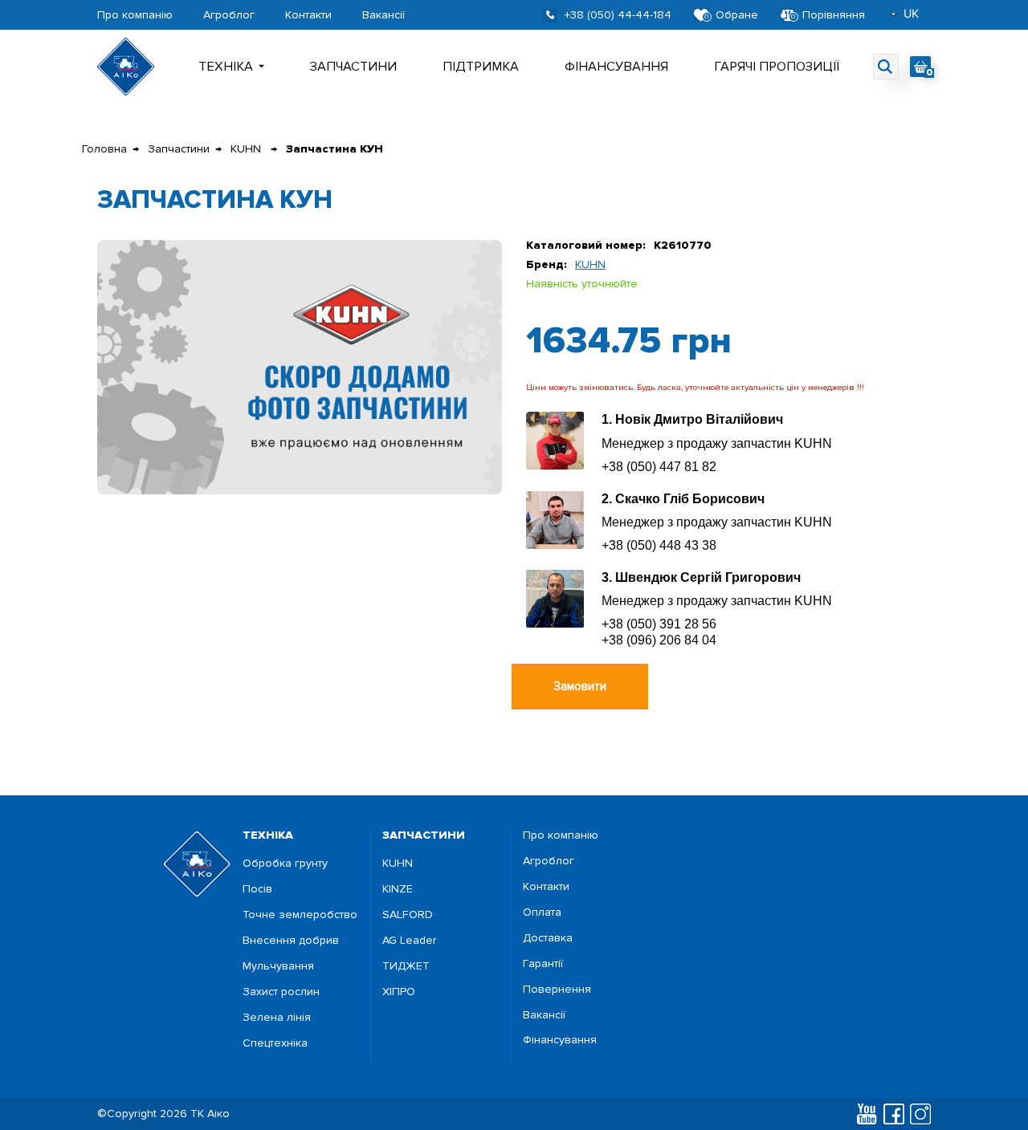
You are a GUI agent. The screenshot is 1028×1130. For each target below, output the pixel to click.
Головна (104, 149)
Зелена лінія (277, 1017)
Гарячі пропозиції (776, 67)
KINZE (397, 889)
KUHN (247, 149)
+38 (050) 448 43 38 (659, 545)
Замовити (579, 686)
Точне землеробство (300, 915)
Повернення (557, 989)
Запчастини (353, 67)
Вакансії (383, 15)
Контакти (308, 15)
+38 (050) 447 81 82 (659, 467)
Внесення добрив (291, 940)
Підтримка (481, 67)
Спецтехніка (275, 1043)
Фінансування (616, 67)
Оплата (542, 912)
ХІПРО (398, 992)
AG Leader (409, 940)
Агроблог (229, 15)
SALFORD (407, 915)
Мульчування (278, 966)
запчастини (423, 835)
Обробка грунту (285, 863)
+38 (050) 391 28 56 (659, 624)
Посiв (257, 889)
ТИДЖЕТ (406, 966)
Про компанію (135, 15)
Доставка (548, 938)
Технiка (225, 67)
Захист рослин (281, 992)
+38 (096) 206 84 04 (659, 640)
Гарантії (543, 963)
